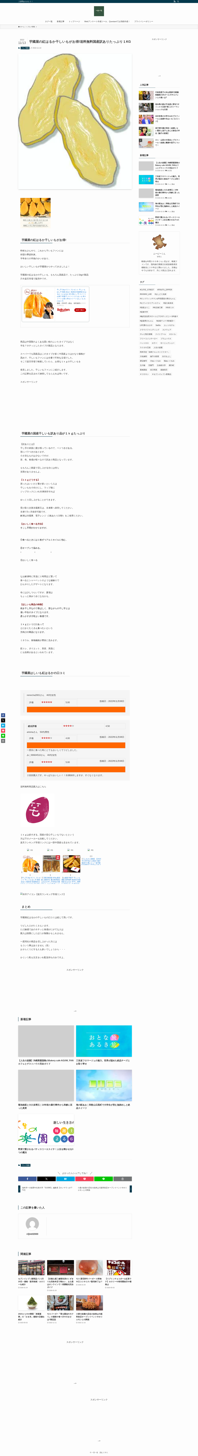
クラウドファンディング (149, 330)
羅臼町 (171, 365)
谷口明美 (153, 370)
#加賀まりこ (145, 308)
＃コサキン (144, 374)
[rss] (174, 1)
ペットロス (144, 343)
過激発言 (163, 370)
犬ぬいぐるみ (155, 361)
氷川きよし (166, 356)
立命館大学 (161, 365)
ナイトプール (160, 334)
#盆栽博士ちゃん (146, 321)
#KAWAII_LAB (146, 294)
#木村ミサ (170, 308)
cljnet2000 (32, 1234)
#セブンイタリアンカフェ (150, 303)
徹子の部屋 (154, 356)
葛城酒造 (143, 370)
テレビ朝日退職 (146, 334)
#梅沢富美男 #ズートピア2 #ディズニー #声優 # (159, 316)
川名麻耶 (143, 356)
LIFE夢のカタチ (146, 325)
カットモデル (169, 325)
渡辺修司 (143, 361)
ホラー (154, 343)
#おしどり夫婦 (160, 294)
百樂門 (151, 365)
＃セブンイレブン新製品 (161, 374)
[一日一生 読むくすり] (99, 11)
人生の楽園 (158, 348)
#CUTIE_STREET (147, 290)
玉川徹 (142, 365)
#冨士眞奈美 (168, 303)
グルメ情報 (25, 48)
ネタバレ (172, 334)
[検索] (178, 1)
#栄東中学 (144, 312)
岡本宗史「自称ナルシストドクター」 (155, 352)
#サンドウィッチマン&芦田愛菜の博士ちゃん (157, 299)
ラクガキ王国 (145, 348)
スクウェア (166, 330)
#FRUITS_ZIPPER (164, 290)
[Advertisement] (43, 403)
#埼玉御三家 (158, 308)
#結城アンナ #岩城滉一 (165, 321)
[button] (27, 1179)
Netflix (158, 325)
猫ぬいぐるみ (169, 361)
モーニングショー (167, 343)
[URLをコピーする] (122, 1179)
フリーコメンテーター (148, 339)
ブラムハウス (166, 339)
